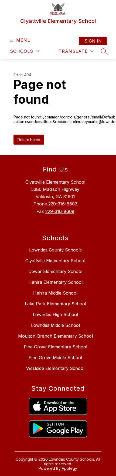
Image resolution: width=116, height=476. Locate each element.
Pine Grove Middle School (55, 357)
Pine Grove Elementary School (55, 346)
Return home (29, 139)
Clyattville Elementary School (55, 260)
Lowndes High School (55, 314)
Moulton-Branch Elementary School (55, 336)
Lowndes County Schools (55, 250)
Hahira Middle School (55, 293)
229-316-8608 (59, 211)
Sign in (93, 41)
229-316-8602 (62, 203)
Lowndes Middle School (55, 325)
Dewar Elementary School (55, 271)
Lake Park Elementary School (55, 303)
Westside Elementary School (55, 368)
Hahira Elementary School (55, 282)
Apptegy (69, 468)
